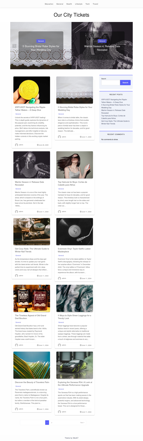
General (60, 4)
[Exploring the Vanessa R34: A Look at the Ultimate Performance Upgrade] (74, 365)
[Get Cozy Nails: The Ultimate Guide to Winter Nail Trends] (31, 231)
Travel (95, 4)
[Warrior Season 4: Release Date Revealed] (31, 164)
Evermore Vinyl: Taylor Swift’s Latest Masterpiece (74, 250)
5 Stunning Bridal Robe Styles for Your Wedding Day (41, 47)
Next (81, 422)
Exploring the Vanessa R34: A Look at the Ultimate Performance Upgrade (75, 383)
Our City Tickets (71, 14)
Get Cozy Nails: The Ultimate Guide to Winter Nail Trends (32, 250)
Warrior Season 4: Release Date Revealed (102, 47)
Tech (88, 4)
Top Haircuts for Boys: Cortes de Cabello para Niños (72, 183)
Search (103, 79)
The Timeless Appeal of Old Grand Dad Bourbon (30, 317)
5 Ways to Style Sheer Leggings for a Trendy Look (74, 317)
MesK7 (75, 438)
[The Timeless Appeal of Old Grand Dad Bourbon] (31, 298)
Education (49, 4)
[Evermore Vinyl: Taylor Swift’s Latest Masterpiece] (74, 231)
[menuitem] (49, 4)
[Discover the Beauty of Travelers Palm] (31, 365)
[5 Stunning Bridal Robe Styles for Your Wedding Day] (74, 90)
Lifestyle (78, 4)
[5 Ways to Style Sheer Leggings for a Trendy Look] (74, 298)
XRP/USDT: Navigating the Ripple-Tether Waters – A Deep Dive (30, 108)
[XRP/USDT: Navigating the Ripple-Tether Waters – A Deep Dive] (31, 90)
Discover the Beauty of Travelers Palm (32, 382)
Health (69, 4)
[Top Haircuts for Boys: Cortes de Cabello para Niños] (74, 164)
